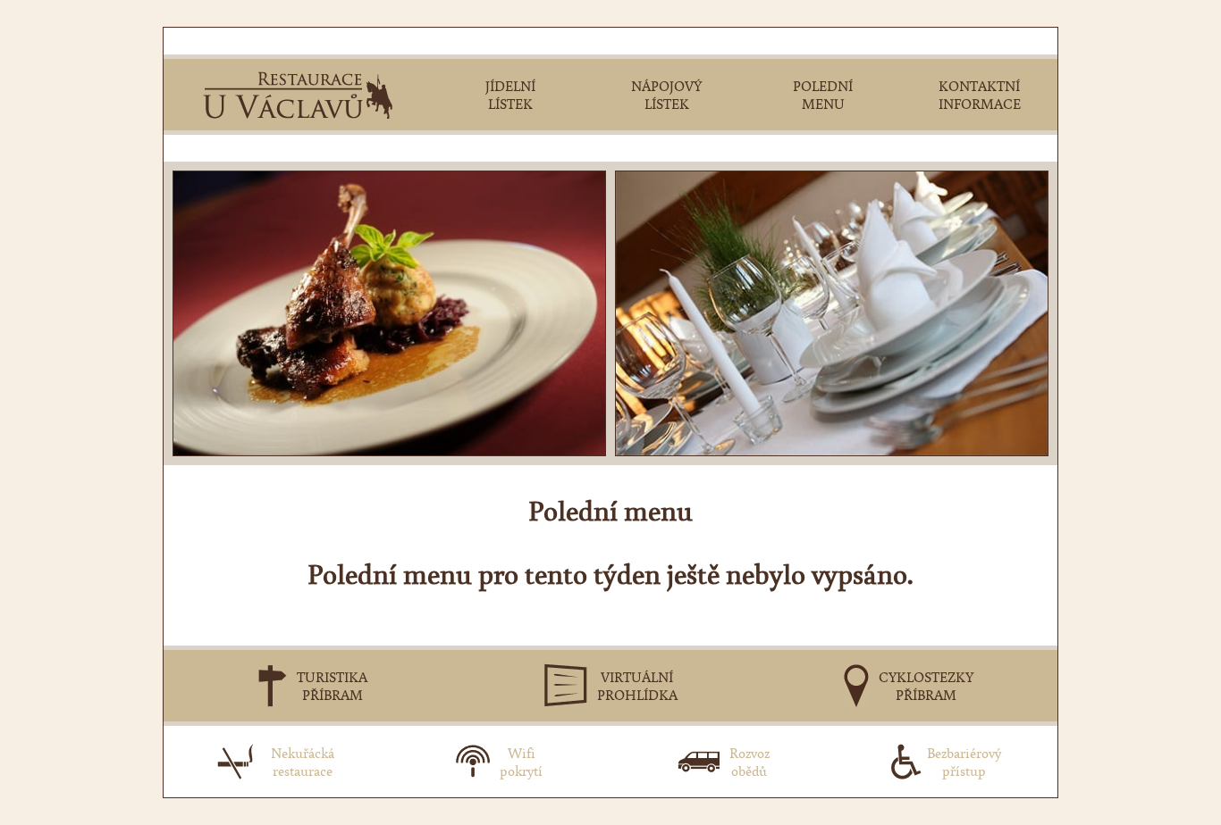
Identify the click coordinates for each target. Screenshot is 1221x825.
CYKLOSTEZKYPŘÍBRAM (926, 686)
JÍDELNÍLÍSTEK (510, 94)
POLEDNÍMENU (823, 94)
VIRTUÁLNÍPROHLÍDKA (637, 686)
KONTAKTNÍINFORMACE (980, 94)
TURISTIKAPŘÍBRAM (332, 686)
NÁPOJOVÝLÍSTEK (666, 94)
